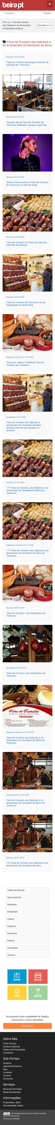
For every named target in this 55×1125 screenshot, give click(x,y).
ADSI (18, 1116)
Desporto (11, 926)
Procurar (47, 13)
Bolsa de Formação (12, 1089)
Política (10, 940)
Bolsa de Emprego (12, 1092)
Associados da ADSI (10, 1119)
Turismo (11, 955)
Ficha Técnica (9, 1043)
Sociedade (12, 948)
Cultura (10, 919)
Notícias (6, 22)
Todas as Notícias (16, 890)
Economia (12, 933)
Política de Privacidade (14, 1049)
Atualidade (12, 911)
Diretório (7, 1063)
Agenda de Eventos (12, 1066)
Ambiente (11, 904)
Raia (5, 1069)
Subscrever (27, 1025)
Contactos (8, 1052)
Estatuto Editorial (11, 1046)
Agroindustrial (14, 897)
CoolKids (7, 1072)
